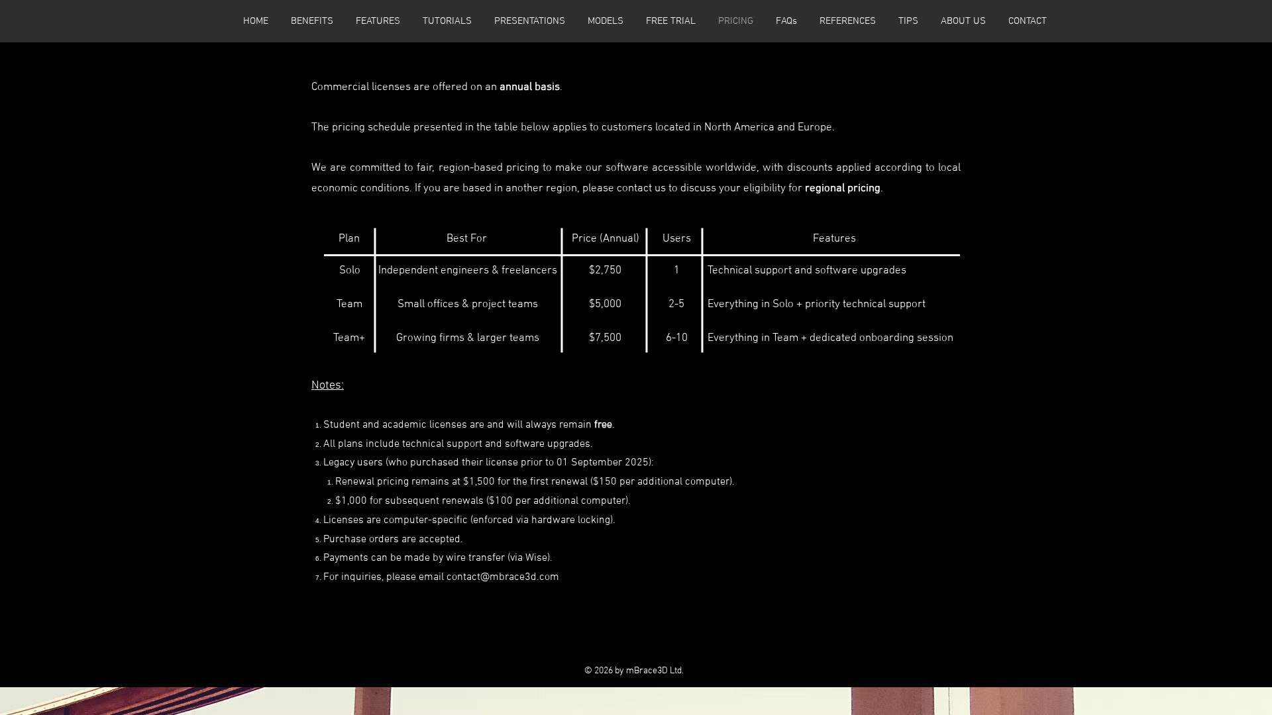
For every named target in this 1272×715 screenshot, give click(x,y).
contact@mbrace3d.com (503, 577)
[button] (605, 21)
